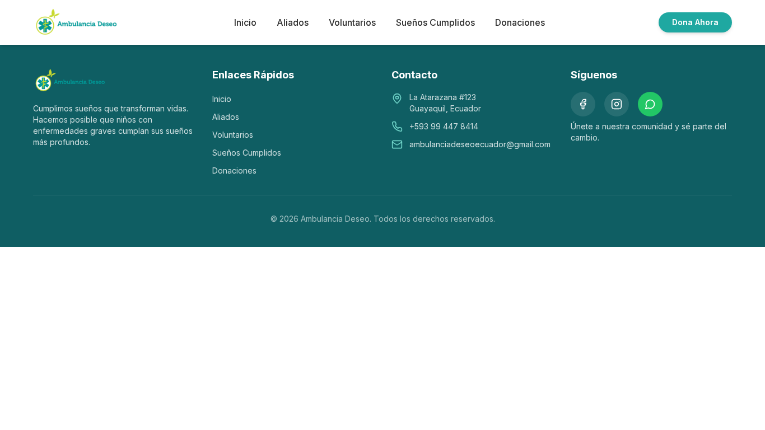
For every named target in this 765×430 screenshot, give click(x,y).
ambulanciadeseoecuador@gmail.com (480, 144)
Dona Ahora (695, 22)
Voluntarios (352, 22)
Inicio (245, 22)
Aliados (293, 22)
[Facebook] (583, 104)
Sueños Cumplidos (435, 22)
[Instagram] (616, 104)
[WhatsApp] (650, 104)
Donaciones (520, 22)
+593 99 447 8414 (443, 126)
